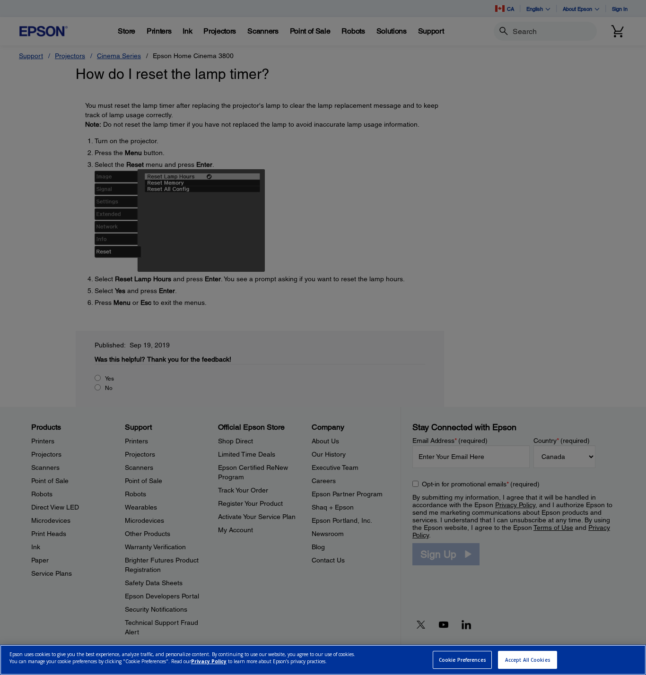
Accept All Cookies (527, 660)
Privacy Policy (209, 661)
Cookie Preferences (462, 660)
